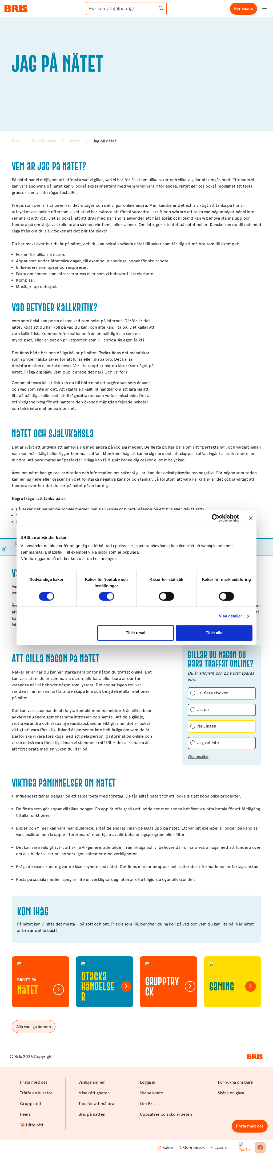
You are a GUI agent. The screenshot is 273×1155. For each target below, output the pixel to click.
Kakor (168, 1147)
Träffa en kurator (36, 1092)
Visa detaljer (230, 616)
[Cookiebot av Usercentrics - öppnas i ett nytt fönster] (215, 518)
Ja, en (203, 709)
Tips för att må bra (96, 1103)
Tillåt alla (214, 633)
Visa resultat (198, 757)
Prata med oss (249, 1126)
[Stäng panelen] (250, 518)
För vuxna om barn (235, 1082)
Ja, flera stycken (212, 692)
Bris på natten (91, 1114)
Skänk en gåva (231, 1092)
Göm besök (194, 1147)
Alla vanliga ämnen (33, 1026)
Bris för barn (44, 140)
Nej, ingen (206, 726)
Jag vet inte (208, 742)
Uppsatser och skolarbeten (166, 1114)
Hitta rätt (34, 1124)
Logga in (147, 1082)
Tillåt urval (135, 633)
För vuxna (243, 8)
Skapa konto (151, 1092)
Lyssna (220, 1147)
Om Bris (147, 1103)
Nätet (74, 140)
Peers (25, 1114)
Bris (15, 140)
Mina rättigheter (93, 1092)
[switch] (106, 596)
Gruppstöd (30, 1103)
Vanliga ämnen (92, 1082)
